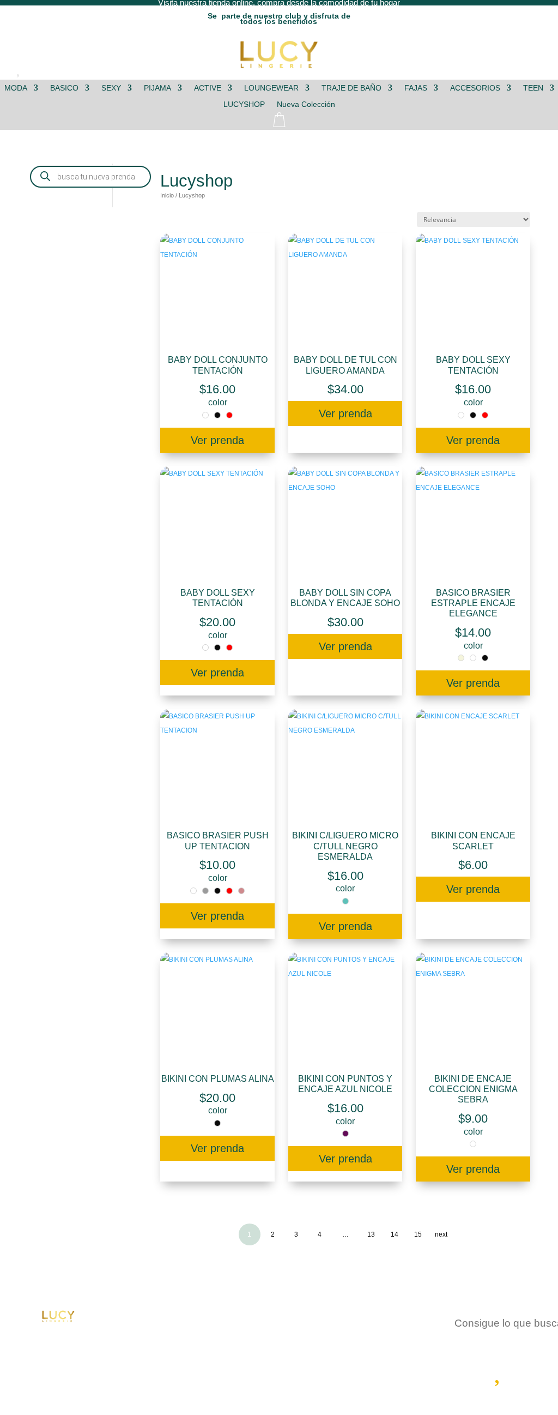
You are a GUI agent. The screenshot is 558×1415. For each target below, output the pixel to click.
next (441, 1234)
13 (371, 1234)
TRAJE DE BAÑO (351, 88)
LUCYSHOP (244, 104)
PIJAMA (157, 88)
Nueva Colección (306, 104)
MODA (15, 88)
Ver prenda (217, 440)
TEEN (533, 88)
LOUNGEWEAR (271, 88)
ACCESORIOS (475, 88)
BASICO (64, 88)
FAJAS (415, 88)
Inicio (167, 195)
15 (418, 1234)
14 (394, 1234)
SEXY (111, 88)
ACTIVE (207, 88)
